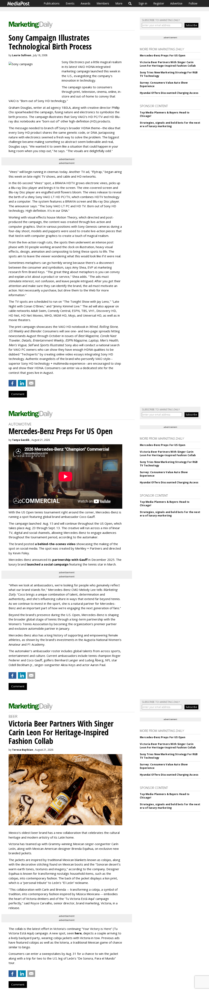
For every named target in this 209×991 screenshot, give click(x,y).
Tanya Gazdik (21, 440)
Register (158, 3)
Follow (193, 3)
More (118, 3)
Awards (85, 3)
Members (103, 3)
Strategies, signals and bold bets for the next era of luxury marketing (170, 124)
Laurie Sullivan (21, 55)
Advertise (176, 3)
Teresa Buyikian (22, 749)
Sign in (143, 3)
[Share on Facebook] (12, 383)
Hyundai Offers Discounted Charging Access (169, 93)
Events (70, 3)
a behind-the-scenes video (55, 544)
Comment (17, 394)
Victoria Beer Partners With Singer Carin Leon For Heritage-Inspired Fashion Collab (168, 63)
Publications (52, 3)
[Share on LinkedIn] (22, 383)
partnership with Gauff (70, 560)
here (78, 933)
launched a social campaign (47, 564)
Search (130, 3)
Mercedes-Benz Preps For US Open (162, 55)
